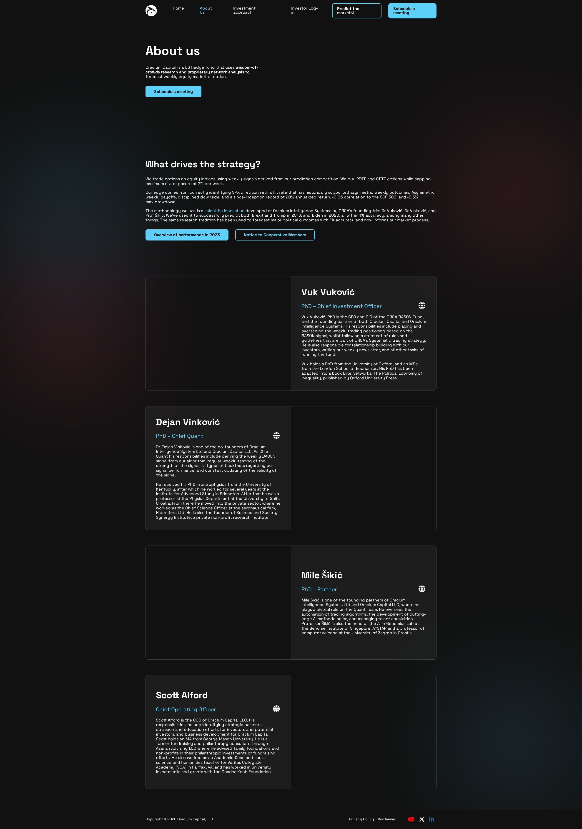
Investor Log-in (304, 10)
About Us (206, 10)
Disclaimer (387, 819)
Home (178, 8)
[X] (422, 819)
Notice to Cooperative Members (275, 234)
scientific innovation (224, 210)
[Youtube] (411, 819)
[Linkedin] (431, 819)
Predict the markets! (348, 10)
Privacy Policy (361, 819)
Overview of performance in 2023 (187, 234)
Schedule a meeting (404, 10)
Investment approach (244, 10)
